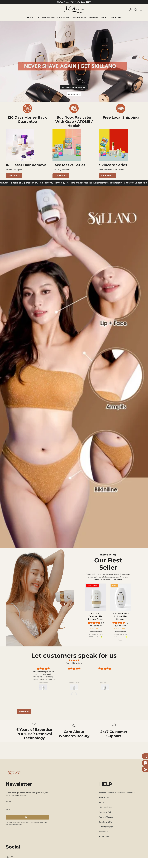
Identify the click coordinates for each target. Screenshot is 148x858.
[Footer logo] (14, 773)
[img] (74, 660)
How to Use (104, 797)
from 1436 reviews (74, 663)
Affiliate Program (106, 827)
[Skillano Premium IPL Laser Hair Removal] (120, 597)
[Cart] (140, 10)
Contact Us (103, 831)
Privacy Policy (42, 822)
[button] (94, 622)
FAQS (101, 802)
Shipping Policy (105, 807)
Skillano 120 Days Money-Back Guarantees (117, 792)
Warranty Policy (106, 812)
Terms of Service (13, 824)
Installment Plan (106, 822)
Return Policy (104, 836)
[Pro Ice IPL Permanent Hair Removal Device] (95, 597)
